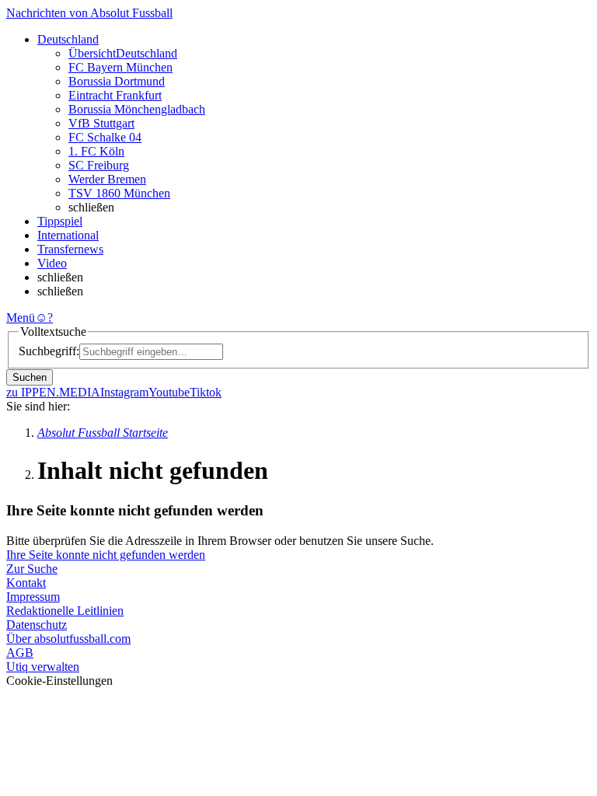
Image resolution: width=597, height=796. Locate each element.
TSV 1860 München (119, 193)
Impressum (33, 596)
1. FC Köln (96, 151)
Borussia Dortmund (116, 81)
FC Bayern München (120, 67)
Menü (20, 317)
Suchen (29, 377)
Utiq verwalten (42, 666)
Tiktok (206, 392)
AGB (19, 652)
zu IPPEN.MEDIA (53, 392)
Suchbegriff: (49, 351)
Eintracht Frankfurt (115, 95)
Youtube (169, 392)
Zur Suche (32, 568)
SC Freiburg (98, 165)
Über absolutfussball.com (68, 638)
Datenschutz (36, 624)
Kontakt (26, 582)
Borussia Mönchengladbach (136, 109)
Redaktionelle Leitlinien (65, 610)
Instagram (124, 392)
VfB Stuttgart (101, 123)
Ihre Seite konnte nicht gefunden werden (105, 554)
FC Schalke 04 (104, 137)
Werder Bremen (107, 179)
